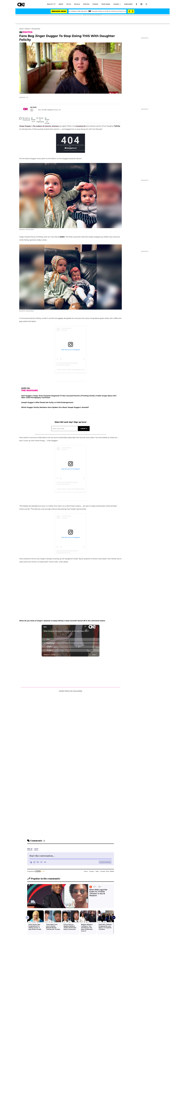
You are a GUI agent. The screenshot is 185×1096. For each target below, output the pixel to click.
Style (68, 4)
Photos (27, 28)
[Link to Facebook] (136, 4)
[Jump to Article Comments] (20, 118)
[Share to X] (33, 118)
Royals (77, 4)
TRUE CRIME (105, 4)
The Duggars (35, 28)
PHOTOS (86, 4)
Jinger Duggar (25, 126)
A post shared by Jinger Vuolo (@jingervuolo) (70, 369)
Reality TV (51, 4)
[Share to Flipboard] (40, 118)
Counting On (80, 126)
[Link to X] (146, 4)
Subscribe (128, 4)
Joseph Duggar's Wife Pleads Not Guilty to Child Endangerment (47, 402)
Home (21, 28)
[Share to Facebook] (26, 118)
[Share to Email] (47, 118)
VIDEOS (95, 4)
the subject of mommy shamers (46, 126)
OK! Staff (33, 107)
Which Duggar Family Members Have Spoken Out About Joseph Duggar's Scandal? (55, 407)
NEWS (61, 4)
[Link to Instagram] (141, 4)
